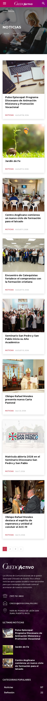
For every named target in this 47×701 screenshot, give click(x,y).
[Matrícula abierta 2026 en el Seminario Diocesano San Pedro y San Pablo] (23, 436)
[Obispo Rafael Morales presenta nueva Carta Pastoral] (23, 376)
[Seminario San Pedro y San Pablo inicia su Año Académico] (23, 315)
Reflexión (16, 33)
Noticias (6, 33)
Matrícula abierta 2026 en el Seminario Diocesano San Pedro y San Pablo (22, 460)
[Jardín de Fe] (23, 141)
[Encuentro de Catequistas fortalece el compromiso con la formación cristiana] (23, 255)
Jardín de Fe (12, 161)
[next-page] (21, 549)
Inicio (5, 11)
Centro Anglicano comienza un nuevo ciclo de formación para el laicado (23, 218)
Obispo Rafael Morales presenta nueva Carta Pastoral (19, 399)
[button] (43, 3)
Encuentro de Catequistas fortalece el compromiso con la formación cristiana (23, 278)
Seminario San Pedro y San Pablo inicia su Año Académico (22, 339)
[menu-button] (4, 3)
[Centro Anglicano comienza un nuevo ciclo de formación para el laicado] (23, 194)
